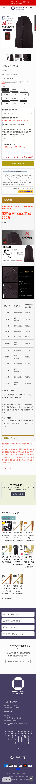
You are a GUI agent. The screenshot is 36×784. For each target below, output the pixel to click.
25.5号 (24, 94)
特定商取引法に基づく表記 (15, 779)
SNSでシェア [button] (8, 469)
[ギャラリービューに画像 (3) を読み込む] (27, 57)
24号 (24, 90)
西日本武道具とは (28, 738)
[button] (4, 8)
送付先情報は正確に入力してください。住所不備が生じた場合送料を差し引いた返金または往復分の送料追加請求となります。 (17, 131)
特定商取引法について (18, 740)
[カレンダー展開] (31, 779)
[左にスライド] (2, 58)
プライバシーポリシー (11, 776)
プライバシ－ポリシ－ (15, 740)
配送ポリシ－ (12, 736)
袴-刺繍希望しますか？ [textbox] (10, 110)
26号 (5, 99)
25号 (15, 94)
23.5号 (14, 90)
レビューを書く (18, 494)
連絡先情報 (27, 779)
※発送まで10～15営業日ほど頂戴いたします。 (15, 120)
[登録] (28, 661)
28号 (15, 103)
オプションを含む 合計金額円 (19, 157)
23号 (5, 90)
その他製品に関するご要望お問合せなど (13, 147)
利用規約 (5, 734)
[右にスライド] (33, 58)
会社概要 (25, 734)
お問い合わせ (21, 736)
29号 (23, 103)
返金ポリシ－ (9, 736)
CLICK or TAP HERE (26, 191)
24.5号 (6, 94)
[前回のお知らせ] (4, 3)
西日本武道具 (15, 773)
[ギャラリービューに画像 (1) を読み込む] (10, 57)
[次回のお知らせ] (32, 3)
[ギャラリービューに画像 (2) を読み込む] (18, 57)
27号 (23, 99)
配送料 (3, 82)
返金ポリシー (25, 773)
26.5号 (14, 99)
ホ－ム (31, 733)
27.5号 (6, 103)
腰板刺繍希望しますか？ (15, 119)
